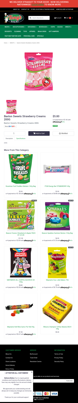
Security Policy (59, 361)
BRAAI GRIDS (42, 31)
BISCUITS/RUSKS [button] (18, 27)
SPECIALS (40, 36)
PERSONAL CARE (29, 36)
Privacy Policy (58, 358)
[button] (63, 133)
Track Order (33, 358)
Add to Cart (40, 133)
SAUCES (60, 27)
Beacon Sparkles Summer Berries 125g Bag (57, 233)
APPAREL (32, 31)
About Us (8, 354)
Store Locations (11, 361)
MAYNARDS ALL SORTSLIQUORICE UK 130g (21, 281)
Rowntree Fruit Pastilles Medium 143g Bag (21, 186)
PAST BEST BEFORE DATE (13, 36)
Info (63, 122)
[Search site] (30, 18)
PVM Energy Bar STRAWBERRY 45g (57, 186)
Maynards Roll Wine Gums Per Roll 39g (20, 327)
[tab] (9, 139)
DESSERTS (8, 31)
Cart (68, 18)
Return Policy (10, 369)
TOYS (25, 31)
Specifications (20, 138)
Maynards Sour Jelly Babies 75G (57, 280)
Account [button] (58, 18)
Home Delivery (10, 365)
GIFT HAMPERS (54, 31)
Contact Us (9, 358)
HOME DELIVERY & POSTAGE (64, 9)
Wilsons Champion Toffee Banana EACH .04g (57, 328)
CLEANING (17, 31)
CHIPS (53, 27)
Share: (7, 126)
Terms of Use (58, 354)
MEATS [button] (7, 27)
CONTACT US (25, 9)
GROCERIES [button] (31, 27)
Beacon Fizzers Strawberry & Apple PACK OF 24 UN (20, 234)
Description (9, 138)
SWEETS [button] (68, 27)
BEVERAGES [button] (43, 27)
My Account (34, 354)
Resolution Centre (35, 361)
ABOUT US (16, 9)
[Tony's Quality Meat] (14, 18)
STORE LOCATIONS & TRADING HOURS (42, 9)
